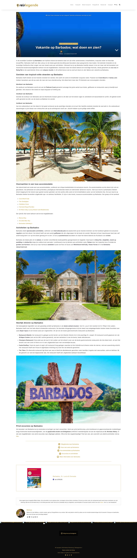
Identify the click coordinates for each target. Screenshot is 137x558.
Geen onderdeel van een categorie (60, 15)
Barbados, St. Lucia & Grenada (64, 476)
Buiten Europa (85, 4)
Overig (109, 4)
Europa (77, 4)
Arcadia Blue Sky (24, 220)
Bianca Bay (22, 218)
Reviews (103, 4)
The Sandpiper (24, 201)
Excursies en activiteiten (70, 453)
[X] (31, 517)
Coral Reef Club (24, 199)
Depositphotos (75, 552)
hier (17, 436)
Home (71, 4)
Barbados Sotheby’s (25, 223)
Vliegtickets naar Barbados (70, 444)
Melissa (61, 53)
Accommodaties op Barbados (70, 450)
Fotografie (95, 4)
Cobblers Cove (24, 204)
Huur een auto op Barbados (70, 447)
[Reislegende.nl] (27, 5)
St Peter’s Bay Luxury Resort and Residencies (34, 209)
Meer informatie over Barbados (70, 457)
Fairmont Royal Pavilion (26, 207)
